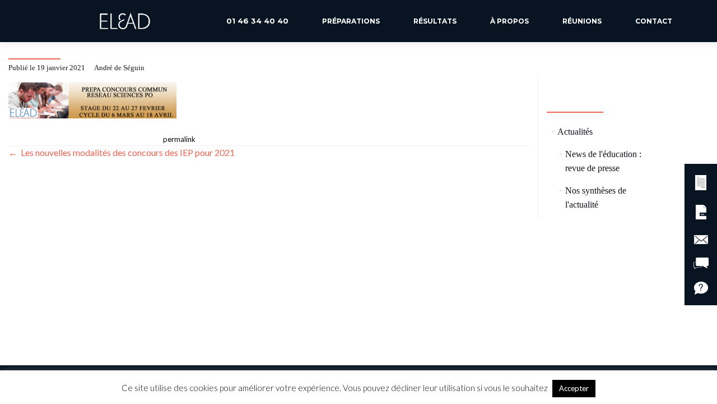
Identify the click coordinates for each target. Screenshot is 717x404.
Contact (653, 21)
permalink (179, 139)
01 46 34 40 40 (257, 20)
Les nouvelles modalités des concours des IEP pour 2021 (121, 152)
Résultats (435, 21)
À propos (509, 21)
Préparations (351, 21)
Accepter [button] (574, 388)
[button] (700, 181)
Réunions (582, 21)
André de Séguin (119, 67)
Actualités (575, 131)
